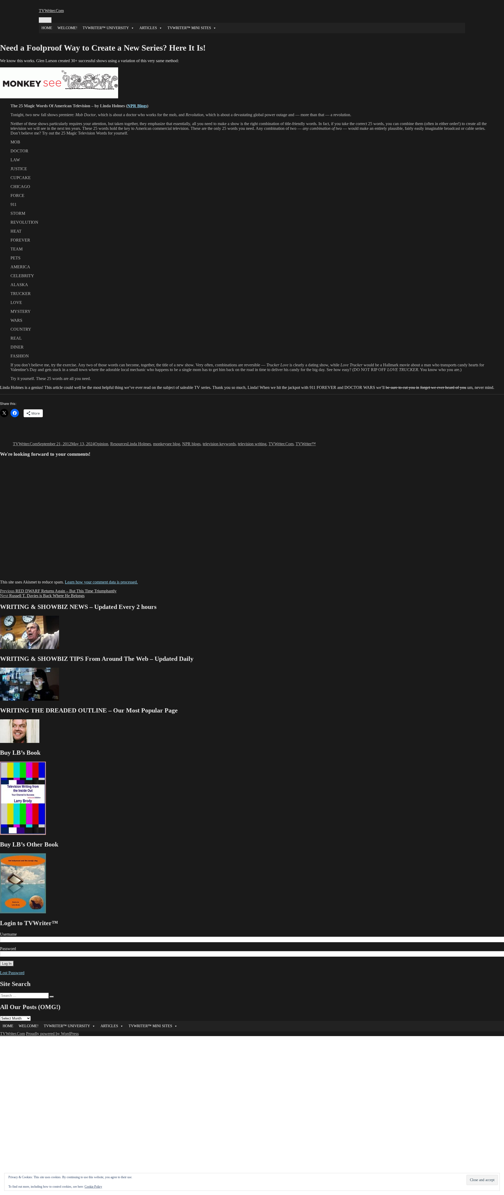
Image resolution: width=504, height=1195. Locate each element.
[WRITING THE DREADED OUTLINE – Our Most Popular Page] (19, 741)
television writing (252, 444)
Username (8, 934)
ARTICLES (148, 28)
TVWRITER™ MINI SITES (189, 28)
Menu (45, 20)
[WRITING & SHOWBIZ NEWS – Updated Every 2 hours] (29, 647)
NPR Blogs (137, 106)
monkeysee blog (166, 444)
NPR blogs (191, 444)
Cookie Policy (93, 1186)
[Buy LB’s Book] (23, 833)
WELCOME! (67, 28)
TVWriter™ (306, 444)
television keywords (219, 444)
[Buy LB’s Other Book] (23, 912)
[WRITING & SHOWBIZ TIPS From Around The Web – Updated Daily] (29, 699)
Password (8, 948)
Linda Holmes (139, 444)
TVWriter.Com (51, 10)
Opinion (101, 444)
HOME (46, 28)
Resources (118, 444)
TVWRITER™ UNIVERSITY (106, 28)
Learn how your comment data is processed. (101, 582)
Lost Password (12, 973)
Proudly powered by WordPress (52, 1033)
